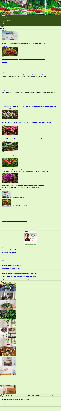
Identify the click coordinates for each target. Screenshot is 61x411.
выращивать (9, 395)
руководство (44, 395)
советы (50, 395)
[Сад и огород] (4, 11)
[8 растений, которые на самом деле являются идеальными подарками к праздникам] (8, 318)
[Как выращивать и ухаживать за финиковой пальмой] (8, 337)
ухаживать (54, 395)
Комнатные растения (6, 16)
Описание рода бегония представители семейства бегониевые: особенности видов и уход (22, 138)
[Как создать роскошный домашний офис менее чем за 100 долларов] (8, 365)
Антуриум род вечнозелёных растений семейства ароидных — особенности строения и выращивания (25, 169)
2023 (1, 395)
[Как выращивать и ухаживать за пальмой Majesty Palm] (8, 384)
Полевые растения (6, 18)
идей (16, 395)
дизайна (15, 395)
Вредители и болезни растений (7, 19)
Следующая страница (3, 188)
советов (49, 395)
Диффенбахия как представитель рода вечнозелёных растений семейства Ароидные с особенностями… (16, 213)
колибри (24, 395)
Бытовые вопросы (5, 22)
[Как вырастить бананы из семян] (8, 290)
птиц (35, 395)
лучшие (29, 395)
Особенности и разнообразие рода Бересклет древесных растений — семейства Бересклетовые (23, 59)
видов (2, 395)
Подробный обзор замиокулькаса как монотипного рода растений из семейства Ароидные (22, 90)
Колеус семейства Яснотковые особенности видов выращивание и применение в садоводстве (23, 185)
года (13, 395)
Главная (1, 26)
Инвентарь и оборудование (7, 20)
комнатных (26, 395)
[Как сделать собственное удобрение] (8, 356)
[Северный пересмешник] (8, 309)
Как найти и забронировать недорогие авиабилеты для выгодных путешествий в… (13, 197)
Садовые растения (6, 17)
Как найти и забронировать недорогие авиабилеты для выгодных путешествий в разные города (23, 43)
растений (38, 395)
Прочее (3, 23)
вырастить (4, 395)
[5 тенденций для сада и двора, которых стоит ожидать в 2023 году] (8, 346)
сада (46, 395)
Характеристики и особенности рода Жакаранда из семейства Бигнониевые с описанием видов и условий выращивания (29, 106)
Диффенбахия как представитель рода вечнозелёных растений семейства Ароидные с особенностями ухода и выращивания (30, 74)
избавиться (19, 395)
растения (41, 395)
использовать (22, 395)
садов (47, 395)
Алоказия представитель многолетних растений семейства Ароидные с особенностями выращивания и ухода (26, 153)
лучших (32, 395)
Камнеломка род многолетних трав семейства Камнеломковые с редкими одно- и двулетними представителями (27, 122)
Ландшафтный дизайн (6, 21)
